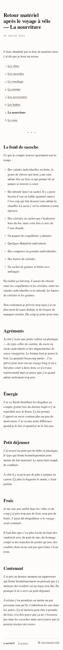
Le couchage (15, 81)
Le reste (13, 120)
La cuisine (14, 89)
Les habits (14, 104)
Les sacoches (16, 74)
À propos (23, 643)
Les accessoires (17, 97)
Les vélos (13, 66)
